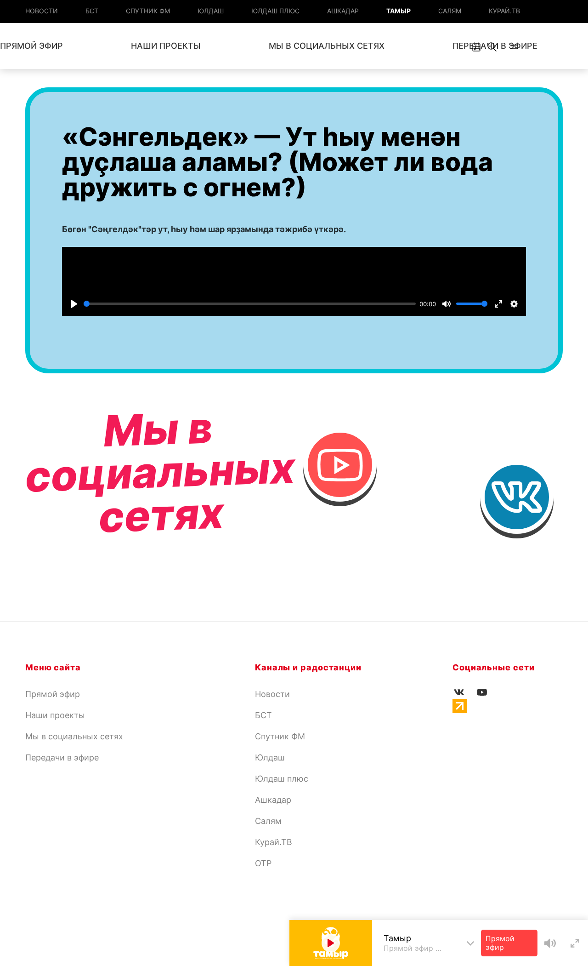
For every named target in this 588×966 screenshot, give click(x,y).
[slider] (250, 303)
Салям (449, 11)
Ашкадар (343, 11)
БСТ (91, 11)
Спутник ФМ (148, 11)
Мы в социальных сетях (326, 46)
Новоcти (41, 11)
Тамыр (398, 11)
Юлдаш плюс (275, 11)
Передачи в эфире (62, 757)
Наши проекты (166, 46)
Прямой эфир (52, 694)
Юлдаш (211, 11)
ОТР (263, 863)
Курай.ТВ (504, 11)
